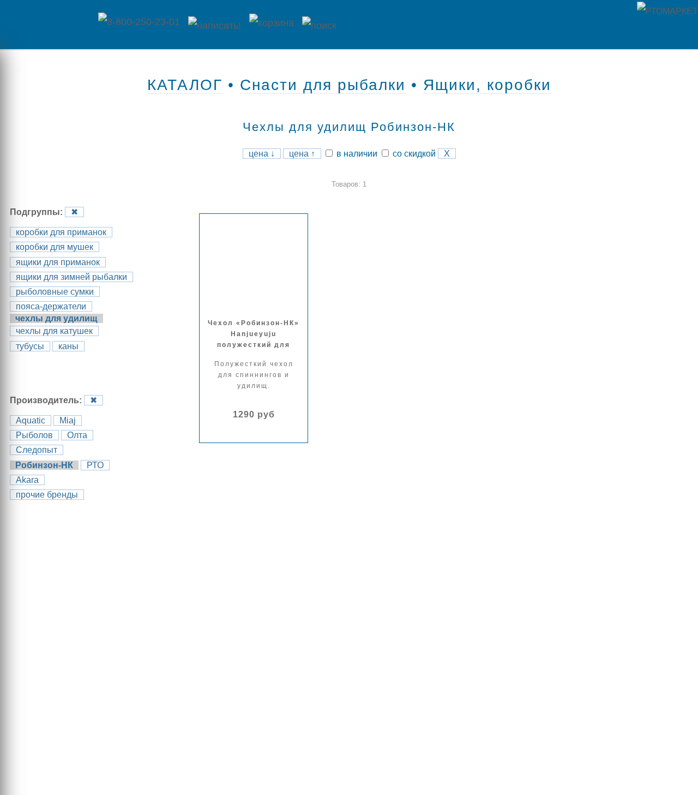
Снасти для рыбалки (323, 84)
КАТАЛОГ (184, 84)
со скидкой (413, 153)
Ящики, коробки (487, 84)
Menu (46, 24)
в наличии (355, 153)
